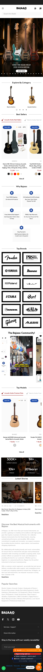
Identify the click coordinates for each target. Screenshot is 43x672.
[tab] (16, 109)
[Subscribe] (38, 647)
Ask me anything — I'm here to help (27, 661)
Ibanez (14, 434)
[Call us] (4, 668)
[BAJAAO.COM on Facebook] (3, 619)
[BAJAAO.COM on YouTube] (18, 619)
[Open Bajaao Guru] (39, 667)
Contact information (21, 668)
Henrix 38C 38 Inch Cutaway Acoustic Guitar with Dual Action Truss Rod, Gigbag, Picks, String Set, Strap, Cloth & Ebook (14, 166)
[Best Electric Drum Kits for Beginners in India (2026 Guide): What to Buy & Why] (17, 492)
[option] (21, 356)
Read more (5, 514)
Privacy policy (17, 665)
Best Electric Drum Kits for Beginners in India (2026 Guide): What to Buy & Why (16, 510)
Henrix (14, 161)
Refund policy (9, 665)
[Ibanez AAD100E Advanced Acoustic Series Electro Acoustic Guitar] (15, 415)
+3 (21, 174)
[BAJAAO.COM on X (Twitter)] (8, 619)
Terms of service (25, 665)
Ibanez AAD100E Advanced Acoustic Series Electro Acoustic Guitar (14, 438)
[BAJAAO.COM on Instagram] (13, 619)
